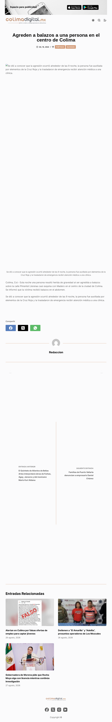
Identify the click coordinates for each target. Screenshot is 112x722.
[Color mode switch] (93, 20)
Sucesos (71, 47)
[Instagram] (59, 710)
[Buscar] (99, 20)
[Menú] (105, 20)
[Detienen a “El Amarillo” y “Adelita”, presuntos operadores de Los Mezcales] (82, 612)
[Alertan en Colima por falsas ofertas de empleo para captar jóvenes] (30, 612)
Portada (60, 47)
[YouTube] (65, 710)
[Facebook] (11, 328)
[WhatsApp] (35, 328)
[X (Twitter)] (23, 328)
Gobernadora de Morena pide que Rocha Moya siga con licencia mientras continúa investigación (27, 678)
